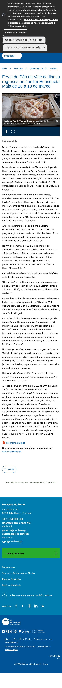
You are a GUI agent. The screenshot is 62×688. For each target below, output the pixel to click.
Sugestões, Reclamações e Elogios (18, 573)
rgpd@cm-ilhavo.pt (12, 541)
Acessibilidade (11, 642)
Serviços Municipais (11, 585)
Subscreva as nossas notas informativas (31, 595)
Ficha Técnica (25, 639)
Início (4, 68)
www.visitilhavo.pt (11, 451)
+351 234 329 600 (12, 519)
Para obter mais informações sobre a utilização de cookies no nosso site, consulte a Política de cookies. (33, 23)
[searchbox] (10, 55)
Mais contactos (15, 553)
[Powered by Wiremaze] (55, 658)
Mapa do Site (11, 639)
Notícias (53, 68)
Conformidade (43, 646)
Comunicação (36, 68)
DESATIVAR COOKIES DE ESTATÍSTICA (25, 47)
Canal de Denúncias (11, 579)
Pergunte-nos (8, 567)
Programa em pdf (15, 442)
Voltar (11, 469)
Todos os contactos (43, 639)
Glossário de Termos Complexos (20, 646)
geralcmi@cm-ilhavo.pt (14, 530)
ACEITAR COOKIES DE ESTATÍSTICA (24, 40)
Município (18, 68)
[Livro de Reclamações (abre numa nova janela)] (11, 621)
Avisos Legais (11, 649)
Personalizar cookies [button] (15, 32)
